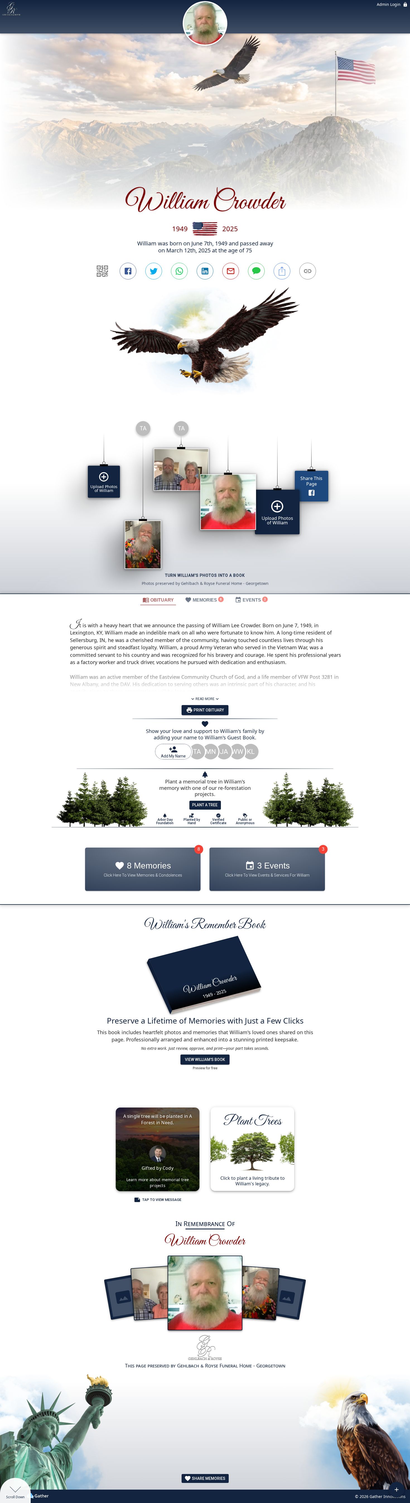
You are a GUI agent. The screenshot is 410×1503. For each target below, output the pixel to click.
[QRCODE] (102, 271)
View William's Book (205, 1059)
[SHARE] (282, 271)
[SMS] (256, 271)
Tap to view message (161, 1200)
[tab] (158, 599)
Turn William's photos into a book (205, 575)
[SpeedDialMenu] (396, 1489)
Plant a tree (205, 805)
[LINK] (307, 271)
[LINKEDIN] (205, 271)
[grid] (205, 505)
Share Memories (208, 1478)
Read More (205, 699)
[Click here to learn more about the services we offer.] (205, 1348)
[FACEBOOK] (128, 271)
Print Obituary (208, 710)
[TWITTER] (153, 271)
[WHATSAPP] (179, 271)
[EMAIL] (230, 271)
